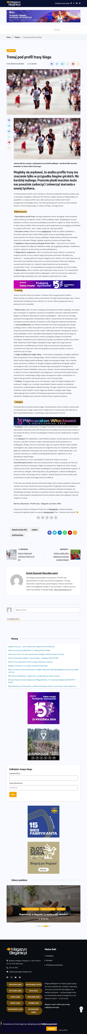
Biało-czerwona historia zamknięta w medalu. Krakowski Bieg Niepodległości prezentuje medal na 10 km (43, 671)
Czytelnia (15, 991)
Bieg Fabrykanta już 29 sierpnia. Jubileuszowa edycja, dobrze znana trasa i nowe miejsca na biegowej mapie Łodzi (42, 687)
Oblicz (13, 794)
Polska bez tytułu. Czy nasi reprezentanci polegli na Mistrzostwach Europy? (36, 654)
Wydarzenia (33, 1010)
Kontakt (49, 960)
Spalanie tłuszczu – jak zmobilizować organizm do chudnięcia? (31, 647)
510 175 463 (13, 968)
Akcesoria (15, 984)
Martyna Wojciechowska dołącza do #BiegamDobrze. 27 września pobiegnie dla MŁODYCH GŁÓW (41, 681)
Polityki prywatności (49, 1024)
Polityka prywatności (54, 965)
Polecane (33, 997)
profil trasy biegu (17, 535)
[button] (37, 926)
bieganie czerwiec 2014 (19, 530)
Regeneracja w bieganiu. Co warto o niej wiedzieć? (43, 914)
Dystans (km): (14, 773)
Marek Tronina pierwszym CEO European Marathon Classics (30, 662)
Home (9, 37)
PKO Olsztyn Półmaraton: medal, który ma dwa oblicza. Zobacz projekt (34, 676)
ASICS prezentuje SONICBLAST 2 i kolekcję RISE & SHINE (29, 650)
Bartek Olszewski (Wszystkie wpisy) (42, 573)
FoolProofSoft (62, 1030)
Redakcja (49, 956)
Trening (16, 37)
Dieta (33, 991)
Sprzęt (15, 1003)
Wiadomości (15, 1009)
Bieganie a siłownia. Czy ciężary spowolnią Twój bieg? (28, 666)
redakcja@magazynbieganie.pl (20, 972)
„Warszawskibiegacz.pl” (63, 590)
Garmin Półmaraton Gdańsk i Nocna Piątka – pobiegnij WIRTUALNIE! (33, 658)
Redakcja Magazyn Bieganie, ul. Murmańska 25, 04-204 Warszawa (24, 962)
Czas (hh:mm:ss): (16, 783)
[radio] (38, 518)
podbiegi (35, 530)
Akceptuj (51, 1029)
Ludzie (15, 997)
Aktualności (33, 984)
